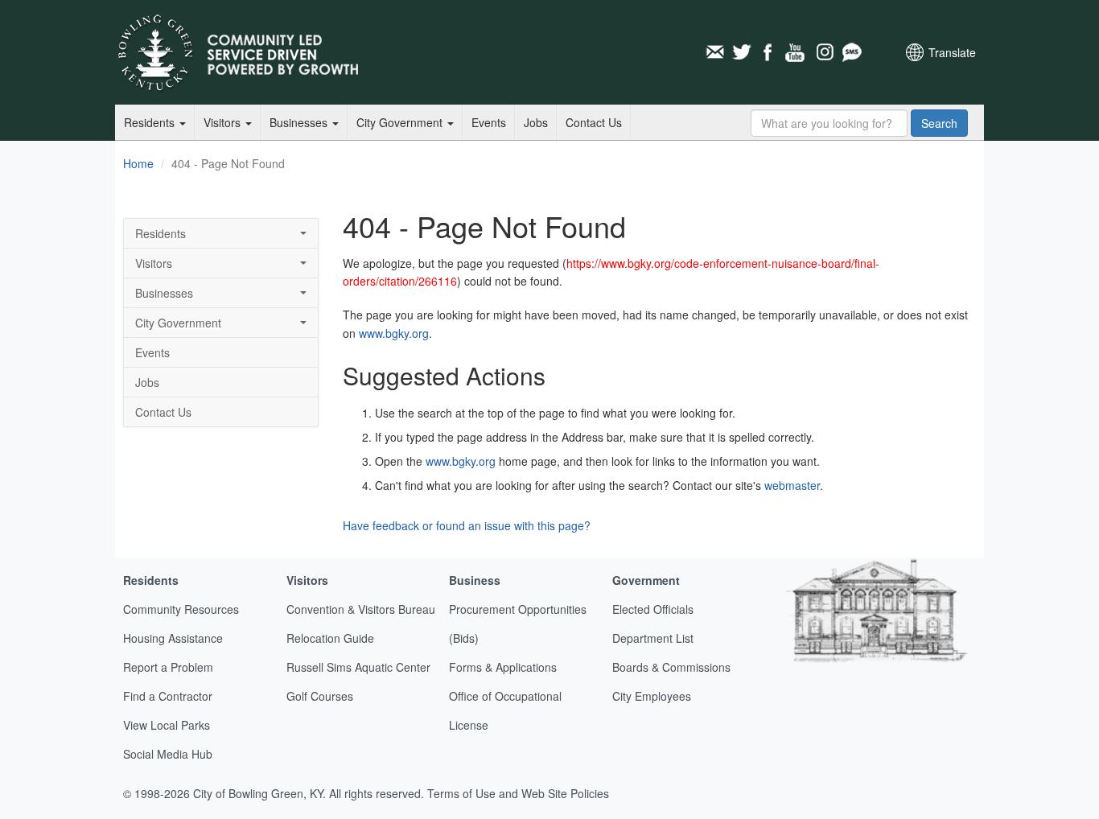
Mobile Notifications (851, 52)
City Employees (651, 696)
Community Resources (181, 609)
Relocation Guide (330, 638)
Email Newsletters (714, 52)
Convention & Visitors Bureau (360, 609)
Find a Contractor (167, 696)
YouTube (796, 52)
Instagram (824, 52)
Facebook (769, 52)
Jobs (536, 122)
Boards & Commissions (671, 667)
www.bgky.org (394, 333)
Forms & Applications (503, 667)
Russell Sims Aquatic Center (358, 667)
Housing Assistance (173, 638)
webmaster (792, 485)
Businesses (300, 122)
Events (488, 122)
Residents (151, 122)
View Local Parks (166, 725)
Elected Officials (653, 609)
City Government (401, 122)
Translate (952, 52)
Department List (653, 638)
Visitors (224, 122)
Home (138, 163)
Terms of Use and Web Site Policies (518, 793)
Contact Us (594, 122)
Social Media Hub (167, 754)
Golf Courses (319, 696)
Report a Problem (168, 667)
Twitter (742, 52)
